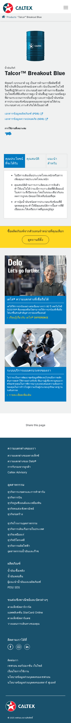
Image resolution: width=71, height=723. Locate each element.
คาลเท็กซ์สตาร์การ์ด (19, 606)
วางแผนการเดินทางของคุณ (24, 623)
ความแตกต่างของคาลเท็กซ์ (23, 455)
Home (3, 16)
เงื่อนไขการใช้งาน (18, 671)
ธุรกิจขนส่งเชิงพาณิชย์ (21, 508)
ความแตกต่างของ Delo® (22, 461)
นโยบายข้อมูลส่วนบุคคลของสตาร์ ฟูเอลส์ (32, 682)
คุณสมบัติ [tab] (33, 159)
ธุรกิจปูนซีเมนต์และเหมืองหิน (24, 502)
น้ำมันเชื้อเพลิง (16, 570)
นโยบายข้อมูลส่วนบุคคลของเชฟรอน (29, 676)
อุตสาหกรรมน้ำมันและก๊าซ (23, 551)
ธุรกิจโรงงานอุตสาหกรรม (22, 523)
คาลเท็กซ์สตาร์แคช (19, 618)
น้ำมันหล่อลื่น (15, 576)
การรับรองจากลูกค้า (19, 466)
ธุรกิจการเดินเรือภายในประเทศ (26, 529)
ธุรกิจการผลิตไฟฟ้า (19, 545)
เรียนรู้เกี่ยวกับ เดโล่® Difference (28, 318)
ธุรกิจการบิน (15, 497)
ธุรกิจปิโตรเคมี (16, 540)
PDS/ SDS (14, 587)
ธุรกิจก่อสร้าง (15, 514)
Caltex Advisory (17, 472)
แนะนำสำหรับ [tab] (52, 161)
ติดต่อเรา (13, 660)
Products (11, 17)
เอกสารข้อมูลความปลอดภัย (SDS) (24, 119)
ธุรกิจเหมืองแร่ (16, 534)
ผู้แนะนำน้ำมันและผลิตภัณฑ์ (24, 581)
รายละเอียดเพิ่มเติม (20, 395)
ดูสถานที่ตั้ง (35, 240)
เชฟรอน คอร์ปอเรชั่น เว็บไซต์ (25, 665)
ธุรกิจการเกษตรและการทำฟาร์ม (26, 491)
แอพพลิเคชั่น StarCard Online (25, 612)
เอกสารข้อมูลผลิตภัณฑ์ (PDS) (22, 114)
